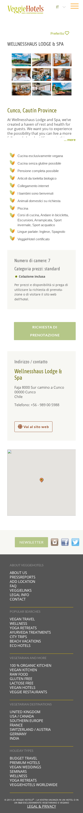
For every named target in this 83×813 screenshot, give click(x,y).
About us (18, 572)
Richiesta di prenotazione (45, 331)
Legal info (19, 594)
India (14, 738)
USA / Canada (22, 716)
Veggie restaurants (28, 692)
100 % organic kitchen (30, 665)
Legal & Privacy (41, 806)
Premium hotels (25, 762)
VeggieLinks (21, 590)
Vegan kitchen (23, 669)
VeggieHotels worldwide (34, 784)
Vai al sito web (36, 427)
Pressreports (22, 577)
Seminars (18, 771)
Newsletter (31, 542)
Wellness (18, 623)
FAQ (13, 586)
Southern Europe (26, 720)
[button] (41, 480)
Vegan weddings (25, 767)
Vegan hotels (22, 687)
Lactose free (21, 683)
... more (70, 139)
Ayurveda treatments (30, 632)
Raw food (19, 674)
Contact (18, 599)
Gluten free (21, 678)
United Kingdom (25, 711)
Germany (18, 734)
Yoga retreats (23, 627)
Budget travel (23, 758)
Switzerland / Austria (30, 729)
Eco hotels (20, 645)
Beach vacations (25, 641)
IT (57, 7)
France (16, 725)
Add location (22, 581)
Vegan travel (22, 619)
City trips (18, 636)
